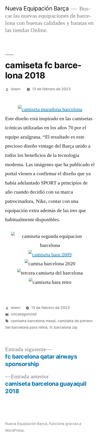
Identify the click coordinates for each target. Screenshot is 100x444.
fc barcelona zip (63, 327)
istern (15, 89)
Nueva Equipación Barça (37, 8)
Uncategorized (24, 314)
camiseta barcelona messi (33, 321)
